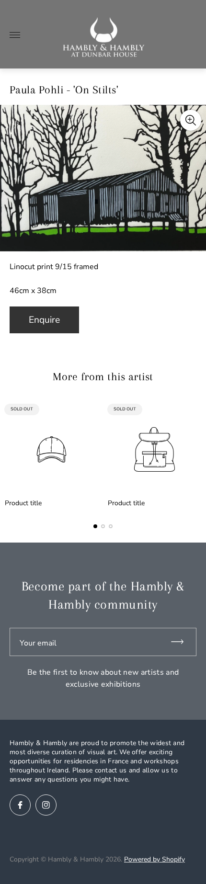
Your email (38, 643)
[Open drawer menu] (14, 34)
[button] (95, 526)
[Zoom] (190, 120)
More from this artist (103, 376)
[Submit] (181, 642)
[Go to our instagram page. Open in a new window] (46, 805)
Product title (23, 503)
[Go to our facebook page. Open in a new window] (20, 805)
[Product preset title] (51, 449)
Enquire (44, 320)
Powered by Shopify (154, 859)
